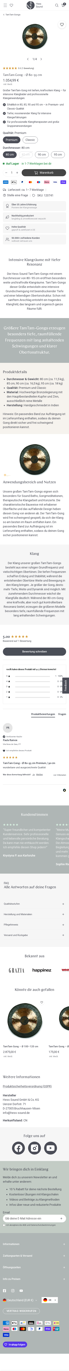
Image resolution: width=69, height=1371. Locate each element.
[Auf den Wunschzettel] (62, 24)
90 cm (42, 154)
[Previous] (28, 59)
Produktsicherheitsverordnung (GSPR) (27, 1086)
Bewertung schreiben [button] (34, 651)
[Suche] (56, 5)
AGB (24, 1225)
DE (50, 1300)
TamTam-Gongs (12, 14)
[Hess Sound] (34, 5)
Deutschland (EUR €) (20, 1300)
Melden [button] (39, 774)
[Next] (41, 59)
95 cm (58, 154)
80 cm (10, 154)
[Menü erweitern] (5, 5)
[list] (34, 41)
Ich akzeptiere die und (31, 1225)
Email (6, 1212)
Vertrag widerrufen (21, 1311)
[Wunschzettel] (11, 5)
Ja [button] (33, 774)
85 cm (26, 154)
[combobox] (50, 1300)
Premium (11, 140)
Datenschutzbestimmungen (43, 1225)
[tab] (43, 715)
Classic (30, 140)
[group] (34, 637)
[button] (63, 5)
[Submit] (61, 1218)
